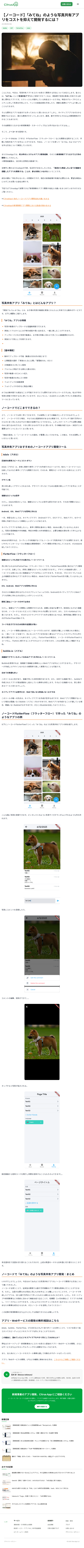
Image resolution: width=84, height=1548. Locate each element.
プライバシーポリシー (73, 1532)
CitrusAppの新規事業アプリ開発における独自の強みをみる (27, 205)
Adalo (28, 28)
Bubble (5, 28)
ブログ (68, 1525)
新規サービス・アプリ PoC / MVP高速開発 (27, 1528)
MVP (11, 28)
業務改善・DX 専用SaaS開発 (23, 1525)
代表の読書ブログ (53, 1528)
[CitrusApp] (11, 4)
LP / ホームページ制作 (21, 1532)
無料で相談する (42, 1406)
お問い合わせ (66, 4)
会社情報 (50, 1525)
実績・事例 (69, 1521)
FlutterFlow (19, 28)
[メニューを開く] (78, 4)
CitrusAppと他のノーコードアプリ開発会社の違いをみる (26, 198)
